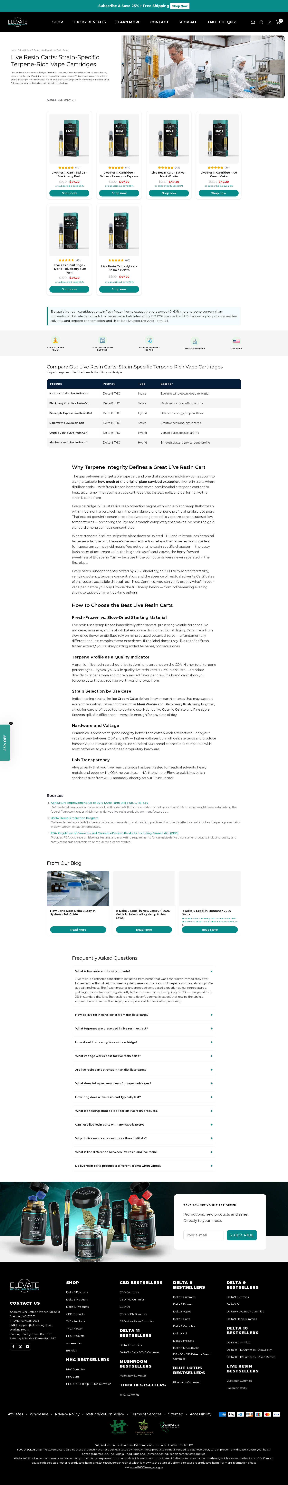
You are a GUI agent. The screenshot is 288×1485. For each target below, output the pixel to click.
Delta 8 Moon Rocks (186, 1348)
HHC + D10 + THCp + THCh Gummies (88, 1383)
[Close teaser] (11, 723)
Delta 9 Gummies (238, 1297)
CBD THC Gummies (132, 1299)
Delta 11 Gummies (131, 1345)
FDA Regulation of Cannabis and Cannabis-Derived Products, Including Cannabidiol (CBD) (114, 833)
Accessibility (200, 1414)
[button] (5, 743)
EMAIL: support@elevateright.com (31, 1325)
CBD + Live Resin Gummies (137, 1321)
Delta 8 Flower (182, 1304)
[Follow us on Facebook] (13, 1346)
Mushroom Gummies (133, 1375)
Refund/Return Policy (105, 1414)
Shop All (187, 22)
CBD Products (75, 1314)
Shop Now (179, 6)
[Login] (269, 22)
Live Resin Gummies (239, 1380)
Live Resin (46, 50)
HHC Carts (72, 1376)
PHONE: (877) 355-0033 (24, 1320)
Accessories (74, 1343)
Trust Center (141, 582)
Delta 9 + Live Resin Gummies (245, 1311)
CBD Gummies (129, 1292)
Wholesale (39, 1414)
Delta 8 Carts (32, 50)
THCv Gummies (129, 1394)
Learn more (128, 22)
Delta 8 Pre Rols (183, 1340)
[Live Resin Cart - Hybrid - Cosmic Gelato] (119, 231)
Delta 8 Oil (180, 1333)
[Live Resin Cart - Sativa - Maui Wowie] (169, 139)
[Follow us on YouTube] (27, 1346)
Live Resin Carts (236, 1388)
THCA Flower (74, 1328)
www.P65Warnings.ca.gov (146, 1467)
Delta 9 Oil (233, 1304)
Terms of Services (146, 1414)
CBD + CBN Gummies (133, 1314)
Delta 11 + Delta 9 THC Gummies (139, 1352)
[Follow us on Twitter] (20, 1346)
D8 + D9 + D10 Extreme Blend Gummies (191, 1356)
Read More (78, 929)
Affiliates (15, 1414)
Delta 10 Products (77, 1306)
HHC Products (75, 1335)
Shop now (69, 193)
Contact (159, 22)
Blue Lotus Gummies (186, 1382)
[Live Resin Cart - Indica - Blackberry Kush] (69, 139)
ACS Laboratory (146, 571)
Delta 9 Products (77, 1299)
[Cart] (278, 22)
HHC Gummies (75, 1369)
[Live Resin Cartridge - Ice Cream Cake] (219, 139)
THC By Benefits (89, 22)
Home (13, 50)
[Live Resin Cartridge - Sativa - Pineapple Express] (119, 139)
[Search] (261, 22)
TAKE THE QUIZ (221, 22)
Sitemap (175, 1414)
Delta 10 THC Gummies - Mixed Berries (251, 1357)
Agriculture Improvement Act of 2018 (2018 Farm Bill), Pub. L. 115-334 (99, 803)
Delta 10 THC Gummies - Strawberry (249, 1349)
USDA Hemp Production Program (74, 818)
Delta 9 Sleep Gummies (242, 1318)
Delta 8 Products (77, 1292)
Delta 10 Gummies (238, 1342)
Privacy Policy (67, 1414)
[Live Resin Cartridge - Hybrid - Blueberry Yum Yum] (69, 231)
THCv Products (75, 1321)
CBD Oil (125, 1306)
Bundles (71, 1350)
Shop (57, 22)
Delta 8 (21, 50)
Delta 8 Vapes (182, 1311)
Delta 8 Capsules (184, 1326)
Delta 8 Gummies (184, 1297)
